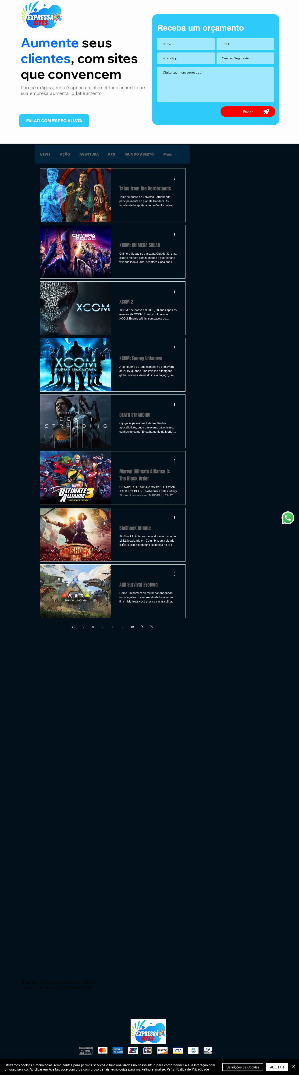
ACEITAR (277, 1067)
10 (132, 627)
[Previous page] (83, 627)
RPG (111, 154)
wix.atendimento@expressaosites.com (67, 975)
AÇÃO (65, 154)
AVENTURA (89, 154)
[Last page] (152, 627)
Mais (167, 154)
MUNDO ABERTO (139, 154)
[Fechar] (293, 1067)
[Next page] (142, 627)
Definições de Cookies (242, 1067)
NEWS (45, 154)
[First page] (73, 627)
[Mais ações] (176, 178)
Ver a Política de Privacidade (188, 1069)
